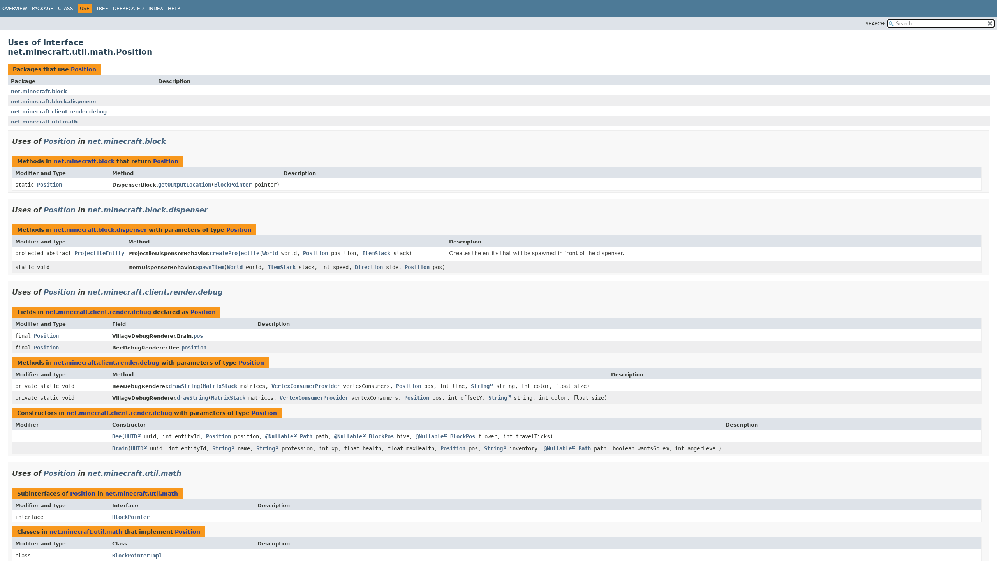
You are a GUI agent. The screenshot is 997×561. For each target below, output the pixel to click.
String (480, 386)
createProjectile (234, 253)
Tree (102, 8)
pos (198, 336)
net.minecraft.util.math (44, 122)
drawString (184, 386)
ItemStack (376, 253)
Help (174, 8)
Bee (117, 436)
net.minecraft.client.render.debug (59, 112)
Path (306, 436)
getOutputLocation (184, 185)
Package (42, 8)
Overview (14, 8)
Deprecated (128, 8)
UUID (131, 436)
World (270, 253)
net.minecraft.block (39, 91)
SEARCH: (875, 23)
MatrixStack (220, 386)
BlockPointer (233, 185)
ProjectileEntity (99, 253)
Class (65, 8)
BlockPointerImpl (137, 555)
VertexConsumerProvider (305, 386)
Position (83, 69)
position (193, 347)
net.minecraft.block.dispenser (54, 101)
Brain (120, 448)
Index (155, 8)
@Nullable (279, 436)
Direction (369, 267)
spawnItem (210, 267)
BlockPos (381, 436)
